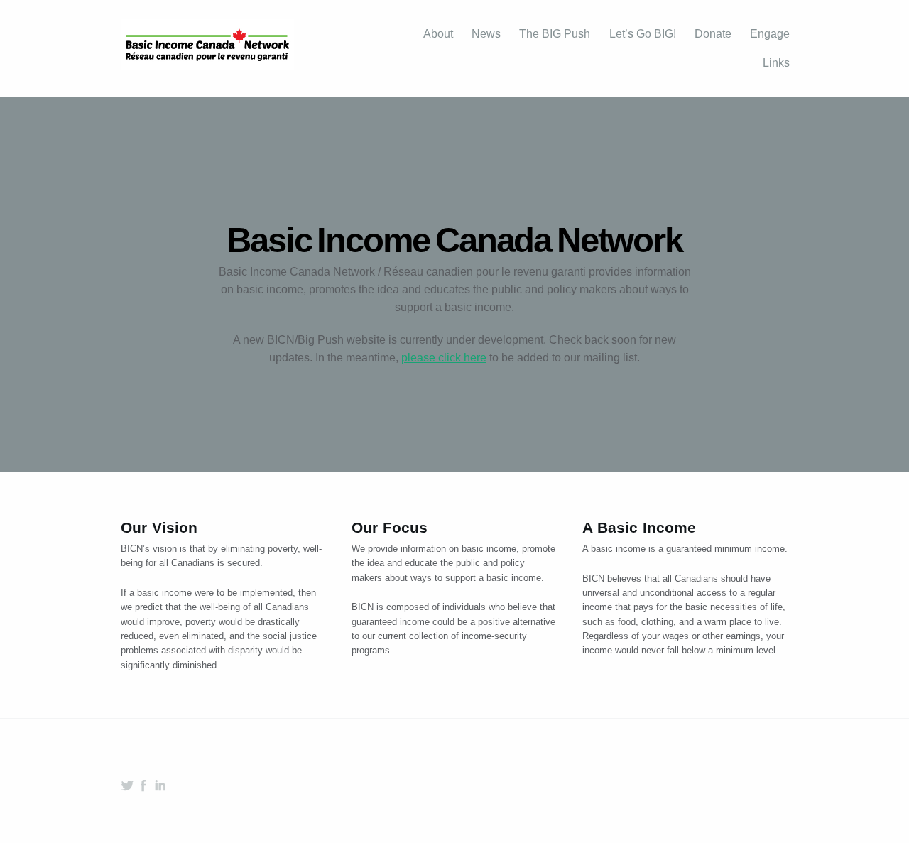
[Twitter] (127, 785)
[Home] (207, 48)
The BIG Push (554, 34)
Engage (770, 34)
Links (776, 63)
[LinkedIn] (159, 785)
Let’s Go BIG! (642, 34)
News (486, 34)
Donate (713, 34)
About (438, 34)
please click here (443, 357)
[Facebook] (143, 785)
